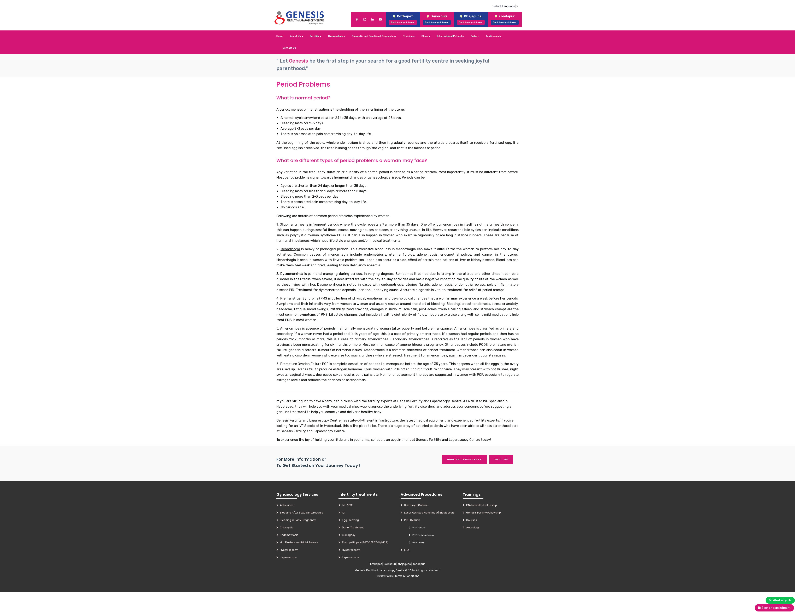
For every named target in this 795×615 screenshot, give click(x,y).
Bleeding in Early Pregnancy (297, 520)
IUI (342, 512)
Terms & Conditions (407, 576)
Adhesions (286, 505)
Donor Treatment (352, 527)
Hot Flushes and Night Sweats (298, 542)
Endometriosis (288, 534)
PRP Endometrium (422, 535)
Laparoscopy (287, 557)
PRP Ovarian (411, 520)
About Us (296, 36)
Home (279, 36)
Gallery (475, 36)
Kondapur (419, 563)
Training (408, 36)
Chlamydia (285, 527)
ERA (405, 549)
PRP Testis (418, 527)
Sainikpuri (390, 563)
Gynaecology (335, 36)
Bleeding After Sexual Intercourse (300, 512)
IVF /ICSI (346, 505)
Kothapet (376, 563)
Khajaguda (404, 563)
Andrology (471, 527)
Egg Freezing (349, 520)
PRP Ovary (418, 542)
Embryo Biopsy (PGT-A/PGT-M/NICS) (364, 542)
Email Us (501, 459)
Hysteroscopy (288, 549)
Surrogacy (347, 534)
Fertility (315, 36)
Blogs (425, 36)
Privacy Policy (384, 576)
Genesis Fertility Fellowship (482, 512)
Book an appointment (464, 459)
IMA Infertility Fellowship (480, 505)
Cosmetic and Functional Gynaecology (374, 36)
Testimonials (493, 36)
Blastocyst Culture (415, 505)
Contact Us (289, 48)
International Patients (450, 36)
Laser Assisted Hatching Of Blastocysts (428, 512)
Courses (470, 520)
